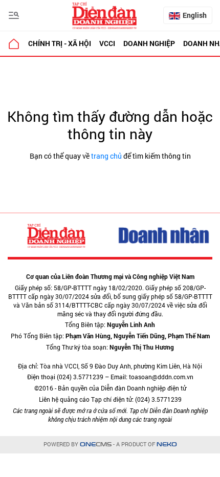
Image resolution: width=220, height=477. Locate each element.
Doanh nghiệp (149, 43)
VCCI (107, 43)
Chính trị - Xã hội (59, 43)
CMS (96, 444)
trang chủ (106, 156)
